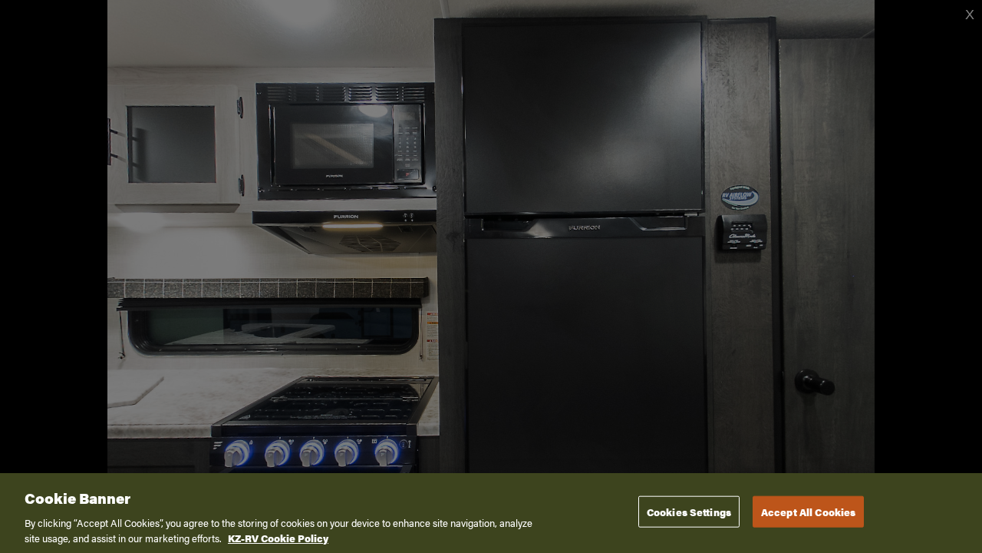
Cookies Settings (689, 512)
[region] (491, 513)
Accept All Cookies (808, 512)
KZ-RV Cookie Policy (278, 537)
